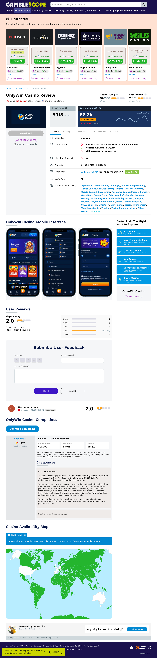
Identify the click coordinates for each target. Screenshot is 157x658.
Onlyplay (119, 198)
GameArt (144, 192)
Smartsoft (104, 205)
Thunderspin (139, 205)
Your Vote (18, 355)
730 (68, 115)
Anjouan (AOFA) (89, 172)
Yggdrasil (131, 208)
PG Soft (129, 198)
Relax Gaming (123, 201)
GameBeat (86, 195)
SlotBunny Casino (40, 67)
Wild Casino (135, 67)
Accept (56, 652)
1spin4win (86, 185)
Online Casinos (21, 88)
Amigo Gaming (137, 185)
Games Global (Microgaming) (109, 195)
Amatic (125, 185)
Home (8, 88)
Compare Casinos (33, 646)
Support (81, 132)
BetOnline (12, 67)
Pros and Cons (99, 132)
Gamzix (129, 195)
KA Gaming (96, 198)
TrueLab (105, 208)
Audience (114, 132)
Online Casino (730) (14, 646)
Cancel (72, 391)
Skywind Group (89, 205)
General (55, 132)
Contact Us (69, 649)
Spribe (127, 205)
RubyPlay (137, 201)
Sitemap (79, 649)
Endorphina (104, 192)
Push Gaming (108, 201)
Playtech (95, 201)
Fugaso (135, 192)
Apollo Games (88, 188)
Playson (85, 201)
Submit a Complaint (22, 428)
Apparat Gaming (105, 188)
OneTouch (108, 198)
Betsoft (129, 188)
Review (10, 75)
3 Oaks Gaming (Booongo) (106, 185)
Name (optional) (67, 355)
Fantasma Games (121, 192)
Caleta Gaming (89, 192)
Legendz (60, 67)
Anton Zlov (39, 626)
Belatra (119, 188)
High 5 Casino (87, 67)
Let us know (137, 629)
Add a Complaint (91, 646)
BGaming (138, 188)
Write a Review (135, 101)
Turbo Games (118, 208)
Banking (66, 132)
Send (46, 391)
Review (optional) (21, 366)
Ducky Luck (111, 67)
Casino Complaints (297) (71, 646)
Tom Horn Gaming (90, 208)
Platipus (139, 198)
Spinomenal (117, 205)
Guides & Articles (50, 646)
